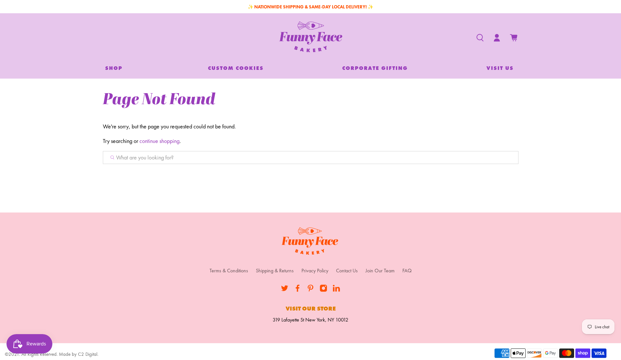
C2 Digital (87, 354)
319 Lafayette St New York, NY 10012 (310, 319)
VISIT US (500, 68)
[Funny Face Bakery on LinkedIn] (336, 290)
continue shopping (159, 141)
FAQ (407, 270)
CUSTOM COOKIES (236, 68)
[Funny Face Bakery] (310, 38)
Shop (114, 68)
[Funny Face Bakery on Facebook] (297, 290)
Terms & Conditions (229, 270)
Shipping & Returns (275, 270)
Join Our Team (380, 270)
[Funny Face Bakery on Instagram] (323, 290)
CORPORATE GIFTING (375, 68)
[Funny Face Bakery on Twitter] (284, 290)
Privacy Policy (314, 270)
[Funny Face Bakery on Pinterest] (310, 290)
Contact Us (347, 270)
